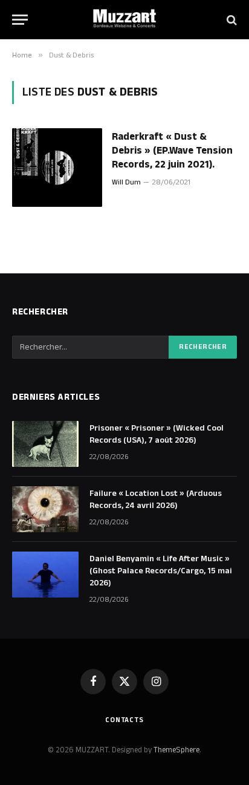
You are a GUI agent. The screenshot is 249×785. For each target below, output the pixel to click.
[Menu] (20, 19)
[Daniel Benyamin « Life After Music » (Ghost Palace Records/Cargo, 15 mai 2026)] (45, 575)
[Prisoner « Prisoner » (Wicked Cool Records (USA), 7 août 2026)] (45, 444)
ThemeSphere (176, 749)
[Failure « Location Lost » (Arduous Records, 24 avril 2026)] (45, 509)
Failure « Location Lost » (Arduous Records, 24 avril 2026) (155, 499)
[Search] (230, 19)
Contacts (124, 720)
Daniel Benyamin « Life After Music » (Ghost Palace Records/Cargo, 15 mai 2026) (160, 571)
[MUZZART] (124, 19)
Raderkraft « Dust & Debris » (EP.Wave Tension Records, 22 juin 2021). (172, 150)
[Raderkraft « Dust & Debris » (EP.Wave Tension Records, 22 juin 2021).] (57, 167)
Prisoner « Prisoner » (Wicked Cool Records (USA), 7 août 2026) (156, 434)
